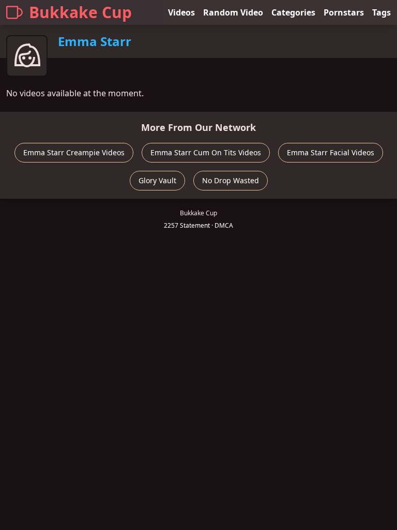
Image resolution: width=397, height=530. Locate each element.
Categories (293, 12)
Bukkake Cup (80, 12)
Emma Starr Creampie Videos (74, 152)
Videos (181, 12)
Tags (381, 12)
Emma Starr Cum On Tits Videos (205, 152)
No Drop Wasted (230, 180)
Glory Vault (157, 180)
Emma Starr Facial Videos (330, 152)
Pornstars (344, 12)
